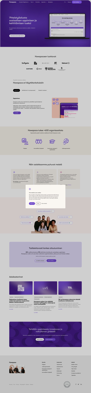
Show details (44, 203)
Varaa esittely (76, 2)
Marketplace (50, 2)
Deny (38, 203)
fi (64, 2)
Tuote (32, 2)
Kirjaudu (69, 2)
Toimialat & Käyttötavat (23, 2)
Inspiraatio (43, 2)
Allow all (32, 203)
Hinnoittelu (37, 2)
